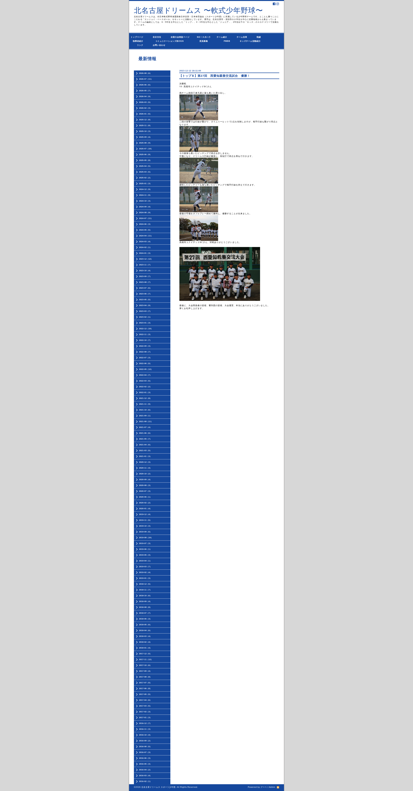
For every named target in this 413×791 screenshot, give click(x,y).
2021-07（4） (145, 427)
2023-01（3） (145, 323)
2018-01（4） (145, 648)
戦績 (260, 37)
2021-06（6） (145, 433)
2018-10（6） (145, 596)
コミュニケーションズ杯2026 (167, 41)
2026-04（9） (145, 96)
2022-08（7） (145, 352)
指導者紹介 (139, 41)
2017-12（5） (145, 654)
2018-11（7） (145, 590)
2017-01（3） (145, 717)
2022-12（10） (146, 329)
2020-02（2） (145, 503)
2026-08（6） (145, 73)
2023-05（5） (145, 300)
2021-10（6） (145, 410)
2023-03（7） (145, 311)
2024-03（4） (145, 241)
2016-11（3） (145, 729)
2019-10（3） (145, 526)
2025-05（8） (145, 160)
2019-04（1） (145, 561)
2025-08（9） (145, 143)
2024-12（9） (145, 189)
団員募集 (200, 41)
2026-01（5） (145, 114)
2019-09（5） (145, 532)
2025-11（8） (145, 125)
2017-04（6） (145, 700)
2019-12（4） (145, 514)
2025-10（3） (145, 131)
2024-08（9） (145, 212)
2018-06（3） (145, 619)
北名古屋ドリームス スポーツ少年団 (158, 787)
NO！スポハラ (204, 37)
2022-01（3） (145, 392)
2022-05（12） (146, 369)
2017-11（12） (146, 659)
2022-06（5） (145, 363)
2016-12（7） (145, 723)
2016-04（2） (145, 770)
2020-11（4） (145, 468)
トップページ (139, 37)
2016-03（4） (145, 775)
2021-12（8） (145, 398)
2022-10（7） (145, 340)
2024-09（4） (145, 207)
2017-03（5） (145, 706)
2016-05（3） (145, 764)
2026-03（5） (145, 102)
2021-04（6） (145, 445)
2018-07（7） (145, 613)
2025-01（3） (145, 183)
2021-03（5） (145, 450)
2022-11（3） (145, 334)
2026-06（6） (145, 85)
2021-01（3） (145, 456)
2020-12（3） (145, 462)
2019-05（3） (145, 555)
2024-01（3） (145, 253)
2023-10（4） (145, 271)
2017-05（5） (145, 694)
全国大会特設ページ (181, 37)
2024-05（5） (145, 230)
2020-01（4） (145, 508)
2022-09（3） (145, 346)
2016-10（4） (145, 735)
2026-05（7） (145, 91)
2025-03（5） (145, 172)
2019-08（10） (146, 538)
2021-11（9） (145, 404)
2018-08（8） (145, 607)
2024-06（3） (145, 224)
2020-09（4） (145, 479)
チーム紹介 (222, 37)
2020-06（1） (145, 497)
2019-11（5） (145, 520)
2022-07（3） (145, 358)
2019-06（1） (145, 549)
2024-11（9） (145, 195)
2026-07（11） (146, 79)
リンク (140, 45)
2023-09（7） (145, 276)
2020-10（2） (145, 474)
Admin (272, 787)
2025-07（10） (146, 149)
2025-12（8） (145, 120)
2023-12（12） (146, 259)
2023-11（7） (145, 265)
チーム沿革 (243, 37)
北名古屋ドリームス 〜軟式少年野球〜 (198, 10)
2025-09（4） (145, 137)
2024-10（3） (145, 201)
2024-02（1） (145, 247)
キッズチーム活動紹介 (250, 41)
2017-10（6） (145, 665)
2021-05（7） (145, 439)
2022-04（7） (145, 375)
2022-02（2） (145, 387)
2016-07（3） (145, 752)
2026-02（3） (145, 108)
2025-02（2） (145, 178)
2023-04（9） (145, 305)
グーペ (264, 787)
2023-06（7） (145, 294)
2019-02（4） (145, 572)
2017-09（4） (145, 671)
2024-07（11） (146, 218)
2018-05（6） (145, 625)
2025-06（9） (145, 154)
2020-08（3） (145, 485)
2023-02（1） (145, 317)
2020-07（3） (145, 491)
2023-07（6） (145, 288)
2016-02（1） (145, 781)
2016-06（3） (145, 758)
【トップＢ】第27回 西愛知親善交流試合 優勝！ (214, 75)
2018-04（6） (145, 630)
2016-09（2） (145, 741)
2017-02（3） (145, 712)
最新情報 (158, 37)
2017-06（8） (145, 688)
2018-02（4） (145, 642)
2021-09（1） (145, 416)
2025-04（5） (145, 166)
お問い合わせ (162, 45)
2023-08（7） (145, 282)
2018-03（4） (145, 636)
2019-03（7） (145, 567)
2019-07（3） (145, 543)
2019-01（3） (145, 578)
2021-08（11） (146, 421)
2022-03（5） (145, 381)
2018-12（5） (145, 584)
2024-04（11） (146, 236)
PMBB (223, 41)
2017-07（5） (145, 683)
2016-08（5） (145, 746)
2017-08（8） (145, 677)
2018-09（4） (145, 601)
